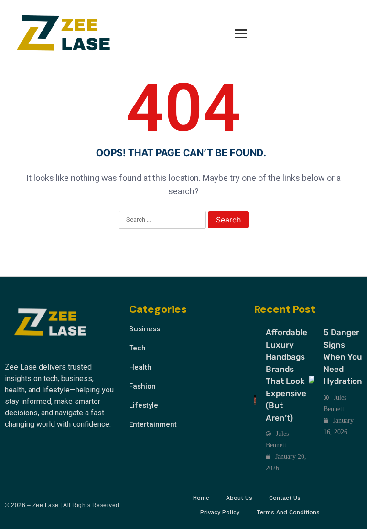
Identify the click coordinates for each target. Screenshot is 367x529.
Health (140, 367)
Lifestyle (143, 405)
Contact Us (285, 498)
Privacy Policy (219, 512)
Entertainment (153, 424)
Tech (137, 348)
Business (144, 329)
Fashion (142, 386)
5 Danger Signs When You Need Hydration (343, 357)
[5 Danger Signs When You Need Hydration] (311, 381)
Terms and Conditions (288, 512)
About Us (239, 498)
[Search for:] (162, 220)
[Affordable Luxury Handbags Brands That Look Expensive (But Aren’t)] (255, 400)
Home (201, 498)
